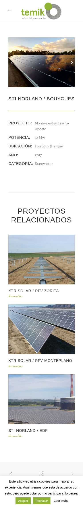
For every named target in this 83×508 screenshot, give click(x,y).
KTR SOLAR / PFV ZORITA (33, 291)
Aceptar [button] (23, 500)
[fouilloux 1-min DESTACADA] (41, 62)
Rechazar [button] (42, 500)
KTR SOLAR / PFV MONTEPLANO (40, 361)
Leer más (61, 500)
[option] (41, 62)
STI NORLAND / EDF (28, 431)
